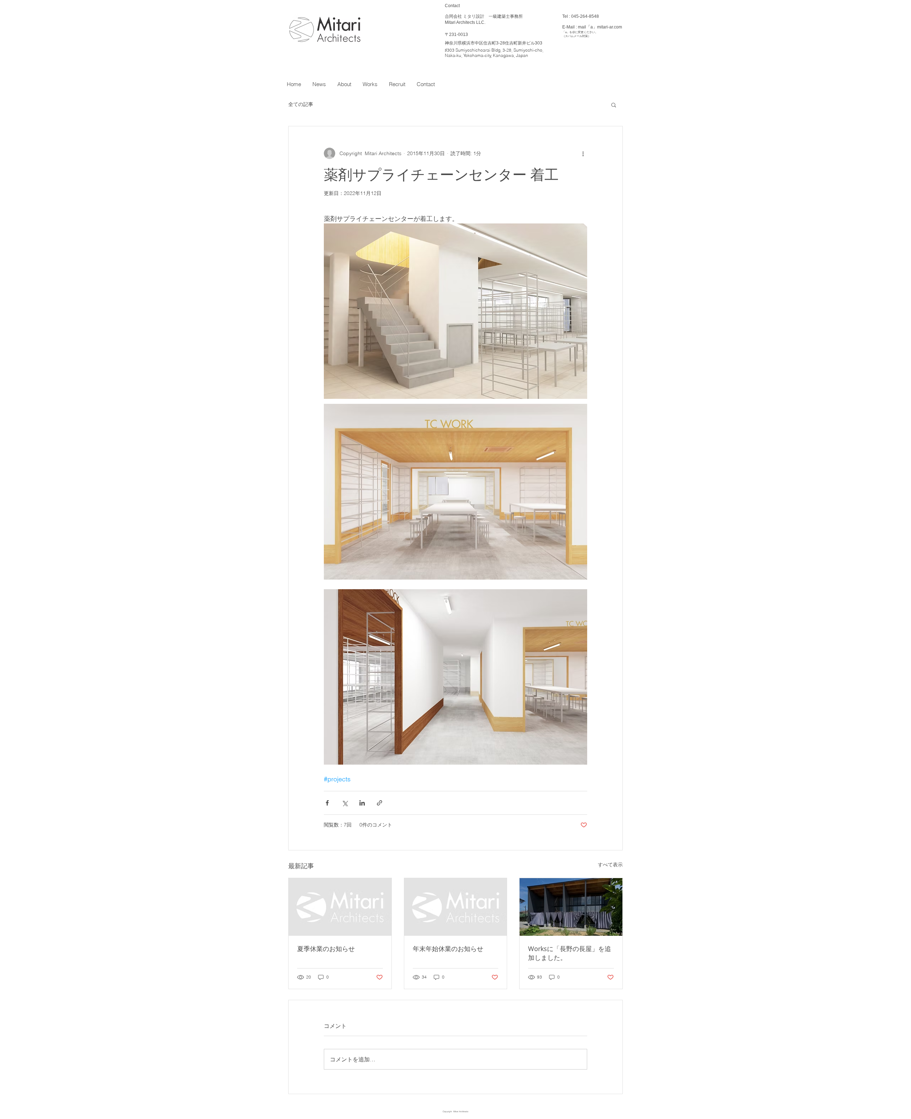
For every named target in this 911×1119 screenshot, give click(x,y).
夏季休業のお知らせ (326, 948)
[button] (613, 104)
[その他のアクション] (583, 153)
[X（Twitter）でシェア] (344, 802)
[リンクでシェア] (379, 802)
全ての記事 (300, 104)
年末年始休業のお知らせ (448, 948)
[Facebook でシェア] (327, 802)
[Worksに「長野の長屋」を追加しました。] (571, 907)
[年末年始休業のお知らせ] (455, 907)
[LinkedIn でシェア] (362, 802)
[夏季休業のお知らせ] (340, 907)
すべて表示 (610, 864)
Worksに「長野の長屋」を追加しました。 (569, 953)
